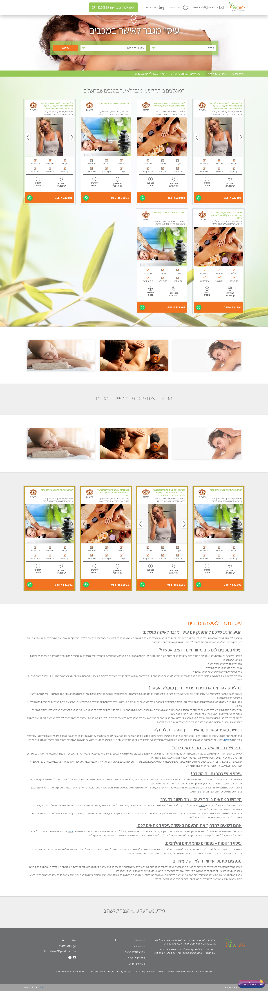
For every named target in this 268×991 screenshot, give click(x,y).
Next (196, 137)
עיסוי (199, 791)
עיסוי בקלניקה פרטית (135, 951)
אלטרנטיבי (238, 73)
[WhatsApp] (198, 198)
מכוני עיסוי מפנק (137, 963)
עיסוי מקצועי (139, 946)
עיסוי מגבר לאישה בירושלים (185, 73)
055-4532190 (233, 198)
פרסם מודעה (152, 7)
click (40, 987)
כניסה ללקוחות (175, 7)
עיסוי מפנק (140, 940)
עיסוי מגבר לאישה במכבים (149, 73)
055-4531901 (176, 198)
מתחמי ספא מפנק (136, 957)
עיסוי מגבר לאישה (216, 73)
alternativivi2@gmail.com (205, 7)
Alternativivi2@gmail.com (57, 951)
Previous (240, 137)
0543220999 (65, 946)
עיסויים (227, 739)
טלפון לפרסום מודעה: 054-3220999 (113, 7)
